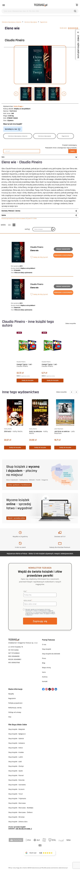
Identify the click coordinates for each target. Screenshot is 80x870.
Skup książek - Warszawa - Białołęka (20, 808)
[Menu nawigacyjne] (4, 5)
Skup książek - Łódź (15, 762)
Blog (43, 663)
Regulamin (12, 698)
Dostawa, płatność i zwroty (11, 211)
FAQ (9, 717)
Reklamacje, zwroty (15, 708)
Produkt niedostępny (63, 249)
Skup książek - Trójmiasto (17, 798)
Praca (44, 658)
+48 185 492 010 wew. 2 (23, 829)
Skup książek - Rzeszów (16, 780)
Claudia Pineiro (14, 40)
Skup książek (46, 649)
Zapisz (72, 151)
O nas (44, 644)
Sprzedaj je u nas (11, 129)
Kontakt (44, 681)
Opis (3, 157)
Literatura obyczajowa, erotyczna (11, 22)
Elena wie (34, 250)
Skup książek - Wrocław (16, 817)
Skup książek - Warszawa (17, 803)
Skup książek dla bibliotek (51, 654)
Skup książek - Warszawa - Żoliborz (20, 812)
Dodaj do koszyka (27, 380)
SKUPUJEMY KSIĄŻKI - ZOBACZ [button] (78, 46)
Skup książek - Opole (15, 771)
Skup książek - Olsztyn (16, 766)
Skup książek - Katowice (16, 743)
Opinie (4, 215)
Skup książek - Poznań (16, 775)
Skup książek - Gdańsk (16, 738)
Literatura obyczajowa (30, 22)
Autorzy (44, 677)
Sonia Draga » (18, 106)
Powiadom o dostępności (63, 255)
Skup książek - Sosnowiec (17, 785)
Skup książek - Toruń (15, 794)
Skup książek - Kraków (16, 752)
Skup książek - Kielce (15, 748)
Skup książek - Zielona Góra (17, 822)
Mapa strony (46, 668)
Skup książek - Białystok (16, 729)
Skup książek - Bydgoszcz (17, 734)
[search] (75, 11)
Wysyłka (11, 694)
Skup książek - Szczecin (16, 789)
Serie (44, 672)
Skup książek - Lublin (15, 757)
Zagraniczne (43, 22)
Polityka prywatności (15, 703)
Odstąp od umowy (14, 712)
